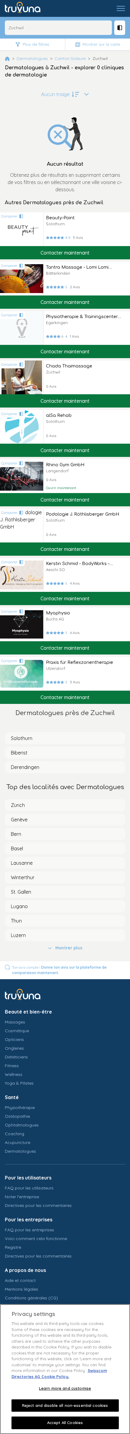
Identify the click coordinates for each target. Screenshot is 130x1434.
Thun (16, 921)
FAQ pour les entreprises (29, 1229)
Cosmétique (17, 1030)
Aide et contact (20, 1280)
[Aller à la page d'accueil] (27, 8)
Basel (17, 848)
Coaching (14, 1133)
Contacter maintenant (65, 253)
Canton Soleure (70, 58)
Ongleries (14, 1048)
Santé (12, 1097)
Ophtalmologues (22, 1125)
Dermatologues (32, 58)
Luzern (18, 935)
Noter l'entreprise (22, 1196)
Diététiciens (16, 1057)
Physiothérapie (20, 1107)
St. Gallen (21, 892)
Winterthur (22, 877)
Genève (19, 820)
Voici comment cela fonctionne (36, 1238)
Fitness (12, 1065)
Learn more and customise (65, 1388)
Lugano (19, 906)
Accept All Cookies (65, 1422)
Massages (15, 1022)
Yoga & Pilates (19, 1083)
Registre (13, 1247)
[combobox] (58, 27)
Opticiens (14, 1039)
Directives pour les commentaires (38, 1205)
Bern (16, 834)
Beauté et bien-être (28, 1012)
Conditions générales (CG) (31, 1298)
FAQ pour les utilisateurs (29, 1188)
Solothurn (21, 738)
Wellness (13, 1074)
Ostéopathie (17, 1116)
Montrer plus (68, 948)
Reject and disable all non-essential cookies (65, 1405)
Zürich (18, 805)
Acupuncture (17, 1142)
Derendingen (25, 767)
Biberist (19, 753)
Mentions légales (21, 1289)
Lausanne (22, 863)
